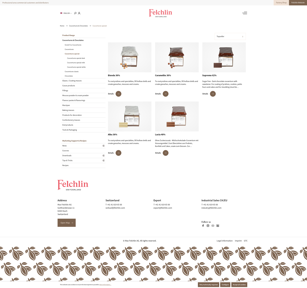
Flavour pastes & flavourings (73, 100)
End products (67, 125)
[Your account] (79, 13)
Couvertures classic (72, 71)
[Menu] (244, 13)
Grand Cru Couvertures (73, 45)
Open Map (65, 222)
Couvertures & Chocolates (73, 40)
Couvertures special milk (76, 63)
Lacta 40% (160, 134)
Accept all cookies (239, 285)
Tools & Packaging (69, 130)
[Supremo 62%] (224, 57)
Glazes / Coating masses (72, 81)
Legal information (225, 240)
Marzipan (66, 105)
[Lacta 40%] (176, 116)
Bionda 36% (114, 75)
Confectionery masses (71, 120)
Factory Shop (281, 2)
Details (111, 93)
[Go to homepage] (161, 13)
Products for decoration (72, 115)
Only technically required (208, 285)
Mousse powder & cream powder (75, 95)
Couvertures (69, 49)
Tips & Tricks (67, 160)
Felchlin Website (298, 2)
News (64, 146)
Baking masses (68, 110)
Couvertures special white (76, 67)
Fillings (65, 90)
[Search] (75, 13)
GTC (246, 240)
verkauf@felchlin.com (115, 208)
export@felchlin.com (163, 208)
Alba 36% (112, 134)
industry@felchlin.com (211, 208)
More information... (105, 285)
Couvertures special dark (76, 58)
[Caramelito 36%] (176, 57)
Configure (225, 285)
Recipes (65, 165)
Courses (65, 150)
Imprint (238, 240)
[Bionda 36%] (129, 57)
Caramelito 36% (163, 75)
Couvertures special (72, 54)
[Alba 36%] (129, 116)
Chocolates (69, 76)
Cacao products (68, 85)
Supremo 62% (209, 75)
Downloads (66, 155)
